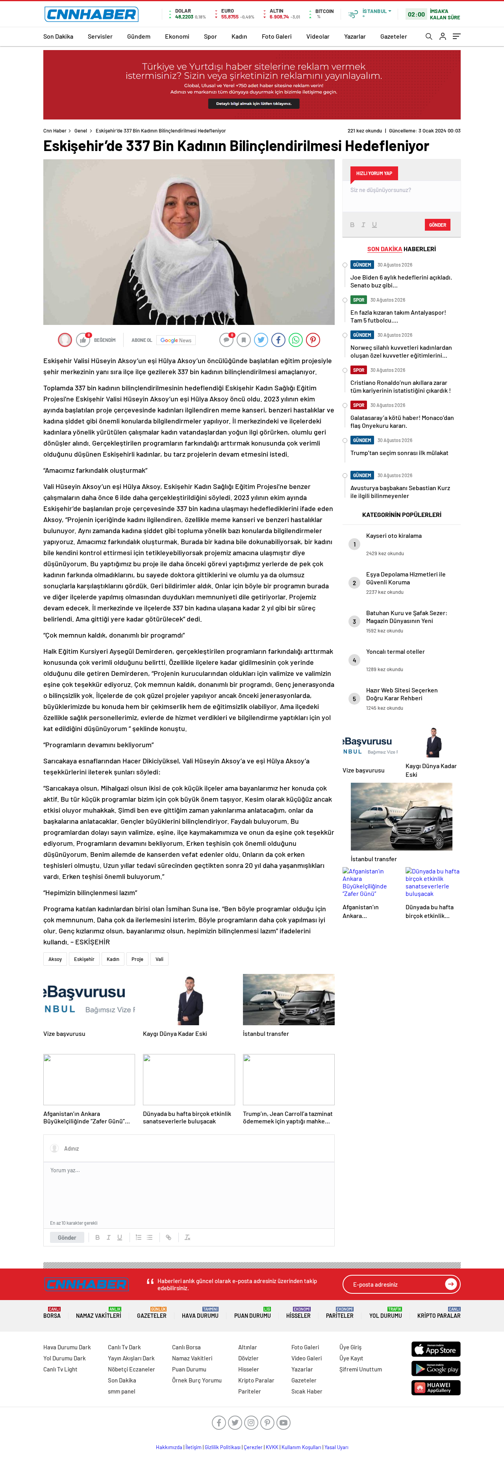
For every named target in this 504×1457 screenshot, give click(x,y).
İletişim (193, 1447)
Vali (159, 959)
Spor (210, 36)
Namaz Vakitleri (98, 1313)
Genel (80, 130)
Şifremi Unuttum (360, 1369)
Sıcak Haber (306, 1391)
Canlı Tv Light (60, 1369)
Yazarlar (355, 36)
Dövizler (248, 1358)
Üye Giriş (350, 1347)
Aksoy (55, 959)
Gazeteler (393, 36)
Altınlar (247, 1347)
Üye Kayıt (351, 1358)
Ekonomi (177, 36)
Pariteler (340, 1313)
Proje (137, 959)
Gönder (67, 1237)
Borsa (52, 1313)
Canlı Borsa (186, 1347)
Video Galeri (306, 1358)
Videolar (318, 36)
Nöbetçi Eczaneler (131, 1369)
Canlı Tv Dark (124, 1347)
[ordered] (138, 1237)
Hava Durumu (200, 1313)
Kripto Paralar (439, 1313)
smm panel (121, 1391)
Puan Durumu (252, 1313)
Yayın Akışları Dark (131, 1358)
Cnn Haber (55, 130)
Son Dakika (58, 36)
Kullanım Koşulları (301, 1447)
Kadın (239, 36)
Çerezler (253, 1447)
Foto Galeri (277, 36)
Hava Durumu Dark (67, 1347)
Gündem (138, 36)
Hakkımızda (169, 1447)
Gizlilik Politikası (223, 1447)
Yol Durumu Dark (64, 1358)
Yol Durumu (385, 1313)
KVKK (272, 1447)
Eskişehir (84, 959)
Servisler (100, 36)
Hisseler (298, 1313)
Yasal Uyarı (336, 1447)
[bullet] (149, 1237)
